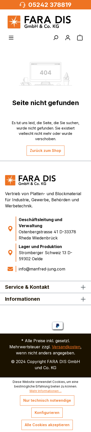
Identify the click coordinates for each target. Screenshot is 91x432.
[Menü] (11, 38)
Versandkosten (66, 346)
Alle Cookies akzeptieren (47, 425)
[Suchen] (56, 38)
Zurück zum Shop (45, 150)
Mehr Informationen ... (46, 391)
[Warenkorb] (80, 38)
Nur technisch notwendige (47, 400)
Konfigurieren (47, 412)
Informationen (22, 299)
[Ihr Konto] (68, 38)
